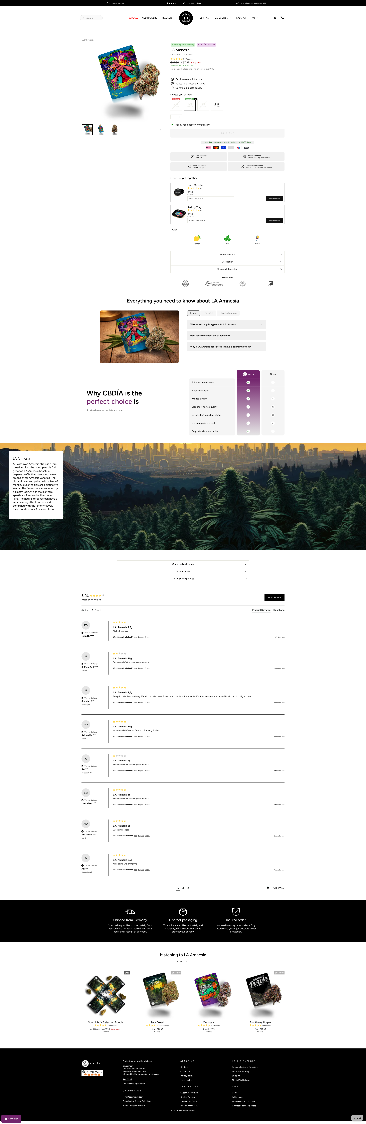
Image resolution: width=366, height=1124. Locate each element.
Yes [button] (135, 637)
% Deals (133, 18)
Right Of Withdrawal (241, 1080)
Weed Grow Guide (188, 1101)
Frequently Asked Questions (245, 1067)
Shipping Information (227, 269)
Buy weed (127, 1079)
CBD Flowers (149, 18)
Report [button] (141, 637)
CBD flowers (87, 40)
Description (227, 261)
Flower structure (228, 313)
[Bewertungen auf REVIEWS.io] (100, 1073)
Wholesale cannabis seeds (244, 1105)
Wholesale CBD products (243, 1101)
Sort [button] (84, 610)
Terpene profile (183, 571)
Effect (193, 313)
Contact (184, 1067)
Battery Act (237, 1097)
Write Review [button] (274, 597)
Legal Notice (186, 1080)
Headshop (240, 18)
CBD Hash (205, 18)
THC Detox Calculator (133, 1097)
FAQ (253, 18)
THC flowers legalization (134, 1083)
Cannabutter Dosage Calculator (137, 1101)
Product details (227, 254)
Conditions (185, 1071)
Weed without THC (189, 1105)
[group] (96, 595)
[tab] (261, 611)
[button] (227, 59)
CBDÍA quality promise (183, 578)
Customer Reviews (189, 1092)
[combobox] (91, 17)
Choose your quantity (181, 94)
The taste (208, 313)
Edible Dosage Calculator (134, 1105)
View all (183, 962)
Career (235, 1092)
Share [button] (147, 637)
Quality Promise (187, 1097)
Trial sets (166, 18)
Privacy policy (186, 1075)
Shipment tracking (240, 1071)
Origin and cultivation (183, 564)
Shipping (236, 1075)
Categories (221, 18)
